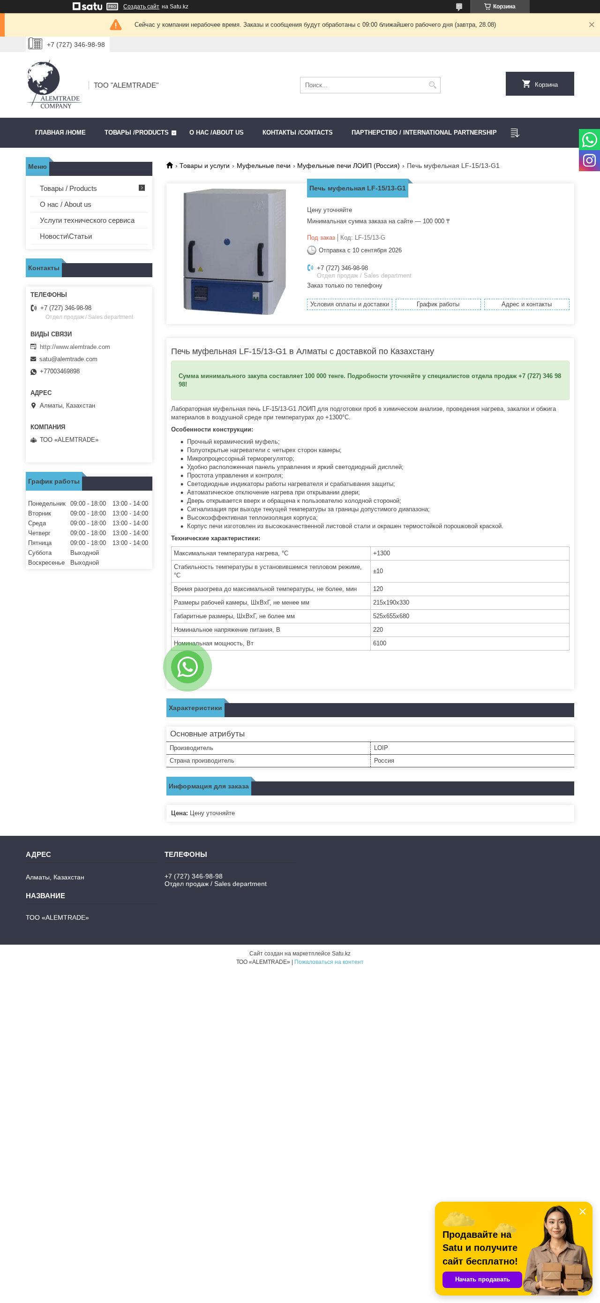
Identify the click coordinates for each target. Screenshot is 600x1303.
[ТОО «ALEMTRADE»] (54, 85)
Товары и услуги (205, 165)
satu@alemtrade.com (68, 359)
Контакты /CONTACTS (297, 132)
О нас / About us (65, 204)
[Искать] (432, 85)
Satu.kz (341, 953)
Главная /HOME (60, 132)
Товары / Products (68, 188)
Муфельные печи (264, 165)
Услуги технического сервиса (87, 220)
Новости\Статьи (66, 236)
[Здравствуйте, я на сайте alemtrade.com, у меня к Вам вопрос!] (187, 667)
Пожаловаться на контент (329, 962)
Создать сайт (141, 6)
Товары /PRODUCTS (137, 132)
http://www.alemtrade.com (75, 346)
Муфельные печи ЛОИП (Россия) (348, 165)
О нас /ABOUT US (216, 132)
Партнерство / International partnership (424, 132)
